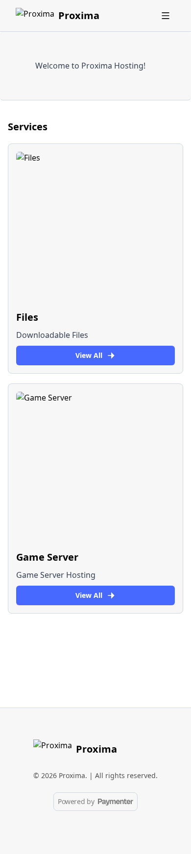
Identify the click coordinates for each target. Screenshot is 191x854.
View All (88, 355)
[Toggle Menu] (165, 15)
